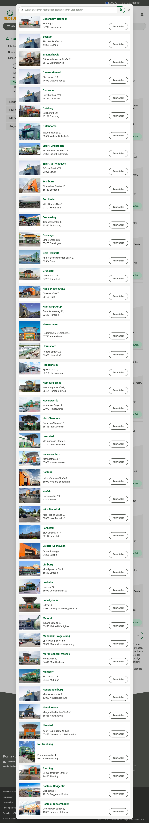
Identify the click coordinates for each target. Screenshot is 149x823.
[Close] (129, 10)
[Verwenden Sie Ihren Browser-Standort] (121, 9)
